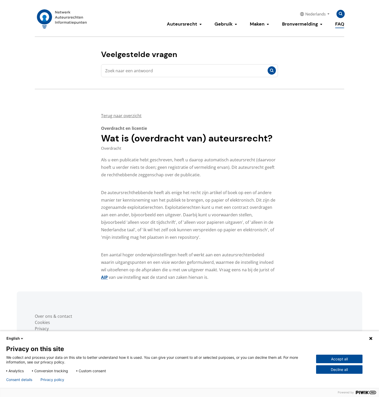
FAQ (339, 24)
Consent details (19, 380)
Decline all (339, 369)
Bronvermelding (300, 24)
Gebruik (224, 24)
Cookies (42, 322)
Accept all (339, 359)
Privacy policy (52, 380)
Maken (257, 24)
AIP (104, 277)
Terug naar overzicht (121, 115)
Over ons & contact (53, 316)
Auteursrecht (182, 24)
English (13, 338)
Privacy (42, 328)
